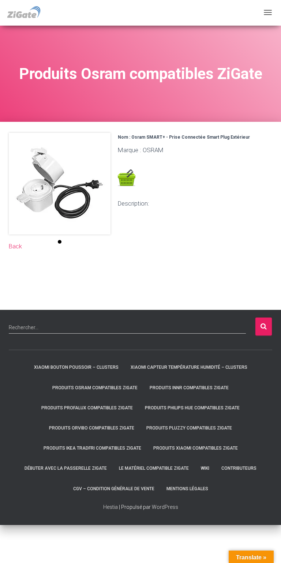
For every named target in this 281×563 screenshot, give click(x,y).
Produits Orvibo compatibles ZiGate (91, 428)
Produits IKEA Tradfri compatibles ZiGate (92, 448)
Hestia (110, 507)
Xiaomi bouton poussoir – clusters (76, 367)
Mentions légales (187, 488)
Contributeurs (238, 468)
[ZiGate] (23, 13)
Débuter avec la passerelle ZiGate (66, 468)
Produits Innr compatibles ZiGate (189, 387)
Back (15, 246)
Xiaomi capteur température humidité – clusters (189, 367)
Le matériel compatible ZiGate (154, 468)
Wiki (205, 468)
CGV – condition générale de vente (113, 488)
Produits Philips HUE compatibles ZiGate (192, 407)
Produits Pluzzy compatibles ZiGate (189, 428)
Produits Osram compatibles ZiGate (95, 387)
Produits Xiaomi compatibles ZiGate (195, 448)
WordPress (165, 507)
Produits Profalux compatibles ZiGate (87, 407)
